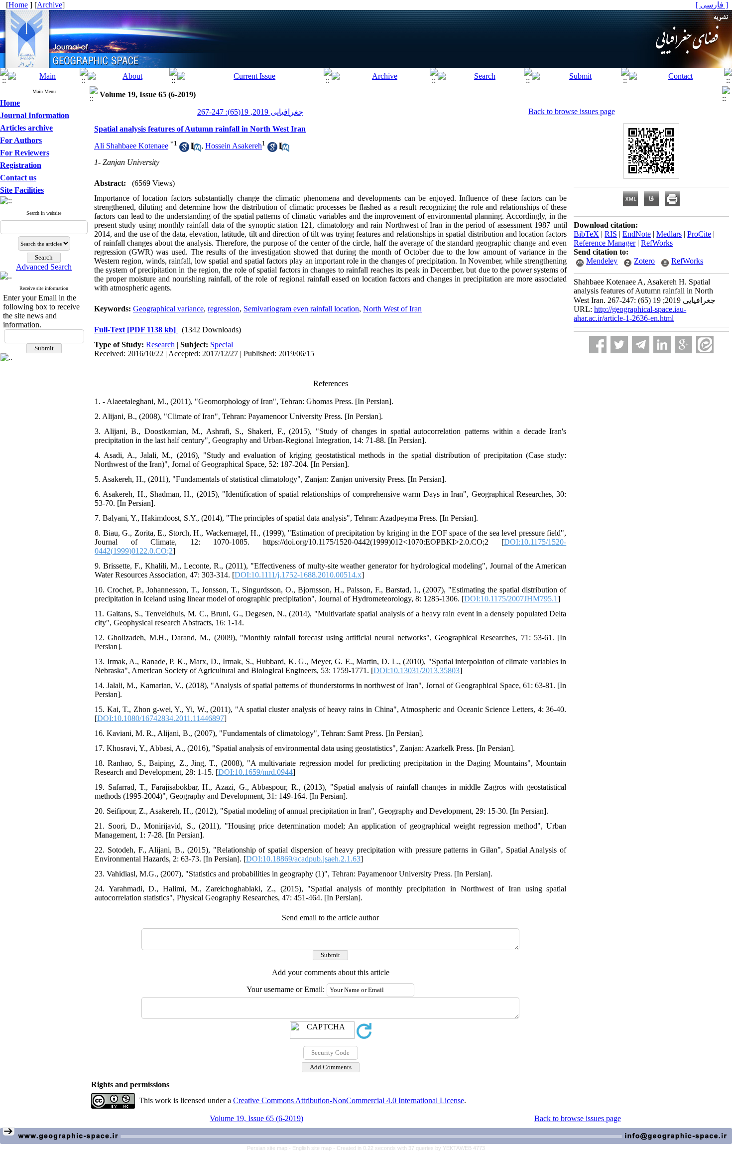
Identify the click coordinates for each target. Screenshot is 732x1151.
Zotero (644, 261)
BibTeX (586, 234)
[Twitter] (619, 344)
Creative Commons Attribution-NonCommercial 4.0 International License (348, 1100)
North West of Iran (392, 308)
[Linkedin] (662, 344)
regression (224, 308)
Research (160, 344)
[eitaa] (705, 344)
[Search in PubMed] (196, 149)
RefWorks (657, 243)
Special (221, 344)
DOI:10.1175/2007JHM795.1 (511, 598)
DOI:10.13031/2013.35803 (416, 670)
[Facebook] (598, 344)
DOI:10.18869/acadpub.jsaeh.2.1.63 (303, 859)
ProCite (699, 234)
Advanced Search (44, 267)
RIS (611, 234)
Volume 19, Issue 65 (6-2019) (256, 1118)
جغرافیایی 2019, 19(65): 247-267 (250, 112)
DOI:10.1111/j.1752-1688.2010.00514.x (298, 575)
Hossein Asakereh (233, 146)
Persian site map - (269, 1148)
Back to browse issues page (571, 111)
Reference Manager (604, 243)
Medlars (669, 234)
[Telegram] (640, 344)
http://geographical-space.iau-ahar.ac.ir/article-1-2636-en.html (630, 313)
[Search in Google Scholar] (184, 149)
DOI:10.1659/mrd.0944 (255, 772)
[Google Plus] (683, 344)
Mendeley (601, 261)
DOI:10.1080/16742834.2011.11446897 (160, 718)
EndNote (636, 234)
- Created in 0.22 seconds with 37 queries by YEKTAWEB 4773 (409, 1148)
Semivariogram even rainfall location (301, 308)
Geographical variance (168, 308)
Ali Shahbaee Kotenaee (131, 146)
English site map (312, 1148)
